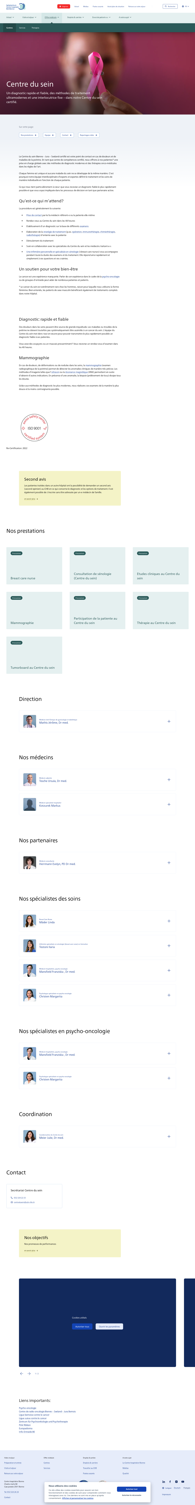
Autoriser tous (82, 1326)
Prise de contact (34, 215)
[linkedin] (163, 1481)
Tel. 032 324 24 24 (11, 1492)
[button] (31, 499)
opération (77, 231)
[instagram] (176, 1481)
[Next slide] (29, 1373)
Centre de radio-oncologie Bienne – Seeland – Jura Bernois (47, 1411)
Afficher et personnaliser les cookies (77, 1498)
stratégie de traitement (54, 231)
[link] (63, 6)
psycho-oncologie (111, 276)
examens (84, 226)
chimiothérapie (107, 231)
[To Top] (187, 1497)
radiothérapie (33, 234)
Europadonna (25, 1428)
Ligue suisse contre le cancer (33, 1418)
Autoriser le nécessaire (131, 1495)
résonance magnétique (76, 371)
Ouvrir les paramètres (109, 1326)
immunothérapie (91, 231)
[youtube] (182, 1481)
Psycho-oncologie (27, 1407)
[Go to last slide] (21, 1373)
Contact (7, 1497)
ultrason (55, 371)
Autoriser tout (131, 1489)
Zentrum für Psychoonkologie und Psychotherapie (43, 1421)
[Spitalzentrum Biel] (15, 6)
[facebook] (170, 1481)
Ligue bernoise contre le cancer (34, 1414)
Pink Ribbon (25, 1424)
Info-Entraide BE (27, 1431)
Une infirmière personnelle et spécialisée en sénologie (52, 251)
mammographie (93, 365)
